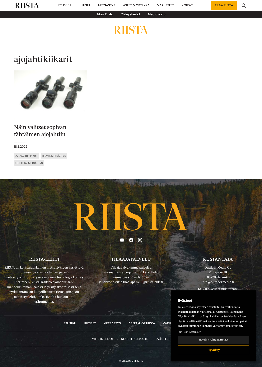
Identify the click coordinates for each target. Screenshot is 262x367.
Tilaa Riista (224, 5)
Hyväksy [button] (214, 350)
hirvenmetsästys (54, 156)
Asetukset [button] (195, 332)
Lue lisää (183, 332)
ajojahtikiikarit (26, 156)
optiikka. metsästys (29, 163)
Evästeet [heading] (185, 301)
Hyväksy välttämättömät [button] (213, 339)
